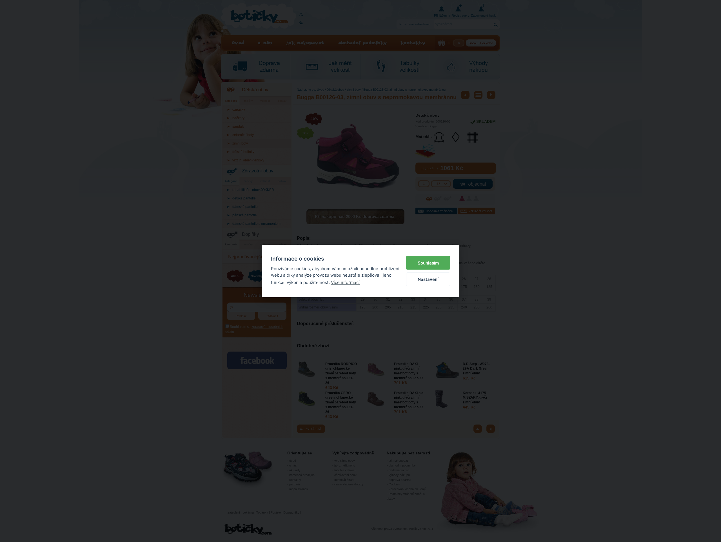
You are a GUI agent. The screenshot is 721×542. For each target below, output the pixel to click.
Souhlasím (428, 263)
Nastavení (428, 279)
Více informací (345, 282)
